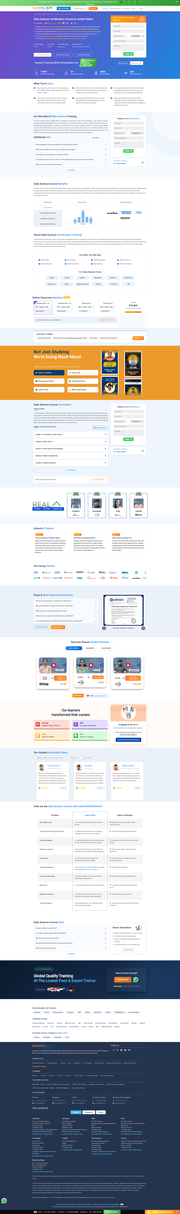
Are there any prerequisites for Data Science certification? (53, 601)
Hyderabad (58, 1037)
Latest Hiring (43, 390)
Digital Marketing (106, 1026)
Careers (59, 1075)
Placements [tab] (90, 648)
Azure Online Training (78, 1088)
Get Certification (41, 627)
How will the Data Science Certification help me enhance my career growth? (59, 621)
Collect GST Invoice (39, 1066)
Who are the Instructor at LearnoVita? (47, 938)
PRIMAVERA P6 (119, 1012)
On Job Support (87, 1063)
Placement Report (42, 55)
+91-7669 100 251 (81, 1100)
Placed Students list (130, 1063)
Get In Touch (128, 950)
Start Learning (58, 627)
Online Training (78, 1075)
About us (35, 1075)
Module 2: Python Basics (44, 441)
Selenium (117, 1026)
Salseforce (50, 1023)
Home (35, 14)
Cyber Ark (70, 1012)
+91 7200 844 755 (61, 1100)
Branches (51, 1075)
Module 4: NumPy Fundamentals (47, 456)
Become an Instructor (107, 1075)
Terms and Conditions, (84, 1204)
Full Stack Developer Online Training (43, 1088)
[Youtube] (125, 1050)
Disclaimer (116, 1204)
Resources (126, 8)
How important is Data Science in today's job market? (52, 154)
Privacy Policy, (61, 1204)
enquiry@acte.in (80, 1103)
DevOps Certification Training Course (58, 1084)
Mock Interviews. (92, 869)
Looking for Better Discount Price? (46, 928)
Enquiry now (123, 979)
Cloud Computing (100, 1023)
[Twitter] (121, 1050)
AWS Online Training (38, 1084)
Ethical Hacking (74, 1026)
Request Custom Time (107, 320)
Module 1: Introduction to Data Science (49, 434)
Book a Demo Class (133, 313)
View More (78, 695)
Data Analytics (112, 1023)
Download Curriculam (63, 55)
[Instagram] (113, 1050)
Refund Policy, (71, 1204)
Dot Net (45, 1026)
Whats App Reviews (79, 390)
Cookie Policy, (97, 1204)
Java (52, 1026)
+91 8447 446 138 (121, 1100)
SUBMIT (127, 54)
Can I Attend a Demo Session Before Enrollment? (51, 933)
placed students (98, 696)
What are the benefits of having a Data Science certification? (54, 606)
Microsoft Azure (70, 1023)
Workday (134, 1023)
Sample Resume (52, 1063)
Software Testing (61, 1026)
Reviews (104, 8)
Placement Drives (78, 381)
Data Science (36, 1026)
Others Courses (42, 14)
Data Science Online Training (115, 1084)
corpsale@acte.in (100, 1103)
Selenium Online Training (96, 1084)
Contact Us (138, 338)
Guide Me (124, 63)
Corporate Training (92, 1075)
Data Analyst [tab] (48, 207)
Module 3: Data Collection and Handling (49, 449)
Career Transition (45, 373)
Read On (63, 788)
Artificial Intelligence (38, 1023)
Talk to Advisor (98, 479)
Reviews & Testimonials (113, 1063)
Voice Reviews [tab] (106, 648)
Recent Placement (115, 8)
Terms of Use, (107, 1204)
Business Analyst (134, 1012)
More (133, 8)
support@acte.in (120, 1103)
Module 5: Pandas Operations (46, 463)
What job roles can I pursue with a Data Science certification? (55, 616)
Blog (69, 1063)
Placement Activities (46, 381)
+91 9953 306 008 (41, 1100)
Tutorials (62, 1063)
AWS (97, 1026)
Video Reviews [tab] (74, 648)
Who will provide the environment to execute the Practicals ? (54, 943)
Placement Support (87, 867)
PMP (79, 1012)
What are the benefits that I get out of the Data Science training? (55, 149)
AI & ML (108, 1012)
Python (91, 1026)
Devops (83, 1026)
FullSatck (142, 1023)
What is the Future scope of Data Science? (49, 164)
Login (140, 8)
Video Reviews (99, 1063)
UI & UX (47, 1012)
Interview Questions (83, 55)
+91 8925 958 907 (101, 1100)
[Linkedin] (117, 1050)
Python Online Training (79, 1084)
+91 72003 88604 (119, 163)
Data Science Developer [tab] (48, 213)
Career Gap (76, 373)
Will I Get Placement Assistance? (46, 948)
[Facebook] (129, 1050)
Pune (67, 1037)
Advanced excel (58, 1012)
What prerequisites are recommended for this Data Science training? (57, 144)
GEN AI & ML (97, 1012)
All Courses (65, 8)
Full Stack (37, 1012)
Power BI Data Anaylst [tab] (48, 218)
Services (43, 1075)
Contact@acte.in (40, 1103)
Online (100, 1112)
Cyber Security (87, 1023)
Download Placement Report (128, 740)
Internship (77, 1063)
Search (93, 8)
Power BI (59, 1023)
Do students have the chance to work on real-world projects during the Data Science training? (64, 159)
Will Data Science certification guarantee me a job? (51, 611)
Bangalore (47, 1037)
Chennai (36, 1037)
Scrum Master (124, 1023)
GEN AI (87, 1012)
